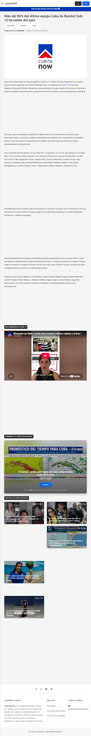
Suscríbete (51, 706)
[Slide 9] (60, 490)
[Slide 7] (52, 490)
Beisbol (23, 26)
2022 (64, 85)
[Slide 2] (30, 490)
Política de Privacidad (56, 716)
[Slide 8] (56, 490)
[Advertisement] (45, 115)
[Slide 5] (43, 490)
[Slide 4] (39, 490)
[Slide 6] (47, 490)
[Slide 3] (35, 490)
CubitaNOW (11, 3)
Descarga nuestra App (56, 711)
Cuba (34, 26)
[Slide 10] (64, 490)
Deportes (10, 26)
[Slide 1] (26, 490)
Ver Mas (45, 485)
